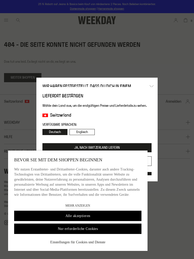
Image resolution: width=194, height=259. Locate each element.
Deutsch (55, 132)
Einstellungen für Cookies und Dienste (77, 242)
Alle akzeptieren (77, 216)
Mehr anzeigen (77, 205)
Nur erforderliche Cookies (78, 229)
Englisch (82, 132)
